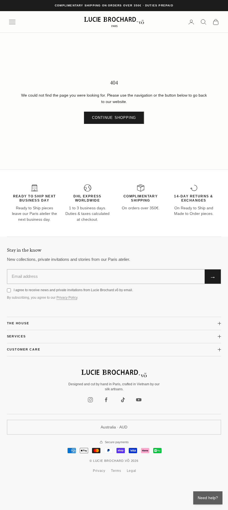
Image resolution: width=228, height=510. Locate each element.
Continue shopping (114, 118)
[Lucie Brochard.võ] (114, 373)
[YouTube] (139, 400)
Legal (132, 471)
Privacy (99, 471)
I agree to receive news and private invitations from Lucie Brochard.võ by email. (73, 290)
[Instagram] (90, 400)
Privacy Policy (66, 298)
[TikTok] (123, 400)
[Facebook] (106, 400)
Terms (116, 471)
